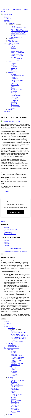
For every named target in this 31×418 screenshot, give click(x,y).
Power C (13, 94)
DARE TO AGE (15, 60)
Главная (6, 17)
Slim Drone (14, 102)
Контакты (7, 111)
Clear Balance (15, 82)
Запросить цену (15, 212)
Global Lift (14, 91)
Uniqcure (13, 108)
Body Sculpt (14, 78)
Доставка (25, 9)
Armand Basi (11, 23)
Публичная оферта (15, 248)
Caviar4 (13, 65)
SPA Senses (14, 103)
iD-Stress (13, 48)
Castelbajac (11, 38)
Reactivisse (14, 69)
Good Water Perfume (13, 41)
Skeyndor (10, 72)
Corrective (14, 83)
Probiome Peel (15, 100)
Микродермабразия (16, 51)
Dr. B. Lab (14, 49)
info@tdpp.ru (17, 9)
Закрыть (3, 318)
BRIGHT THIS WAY (17, 55)
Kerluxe (10, 61)
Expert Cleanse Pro (16, 89)
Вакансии (7, 20)
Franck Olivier (12, 40)
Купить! (7, 191)
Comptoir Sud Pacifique (10, 229)
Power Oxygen (15, 97)
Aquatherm (14, 77)
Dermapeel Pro (15, 85)
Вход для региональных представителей (15, 251)
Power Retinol (15, 98)
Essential (13, 86)
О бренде (13, 26)
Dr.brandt (10, 45)
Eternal (13, 88)
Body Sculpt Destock (17, 80)
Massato (10, 109)
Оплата (3, 11)
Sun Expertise (15, 105)
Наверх (3, 221)
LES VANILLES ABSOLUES (19, 31)
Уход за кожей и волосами (11, 43)
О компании (7, 18)
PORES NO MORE (16, 54)
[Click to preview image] (11, 121)
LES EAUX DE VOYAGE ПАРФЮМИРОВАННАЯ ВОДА (18, 34)
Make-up (13, 92)
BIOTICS (13, 57)
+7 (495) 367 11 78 (6, 9)
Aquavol (13, 63)
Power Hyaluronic (16, 95)
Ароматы (7, 21)
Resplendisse (14, 71)
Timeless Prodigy (15, 106)
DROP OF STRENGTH (18, 58)
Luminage (14, 68)
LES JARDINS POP (17, 37)
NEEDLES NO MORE (17, 52)
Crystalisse (14, 66)
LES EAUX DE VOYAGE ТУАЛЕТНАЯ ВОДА (18, 28)
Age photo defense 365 (17, 75)
